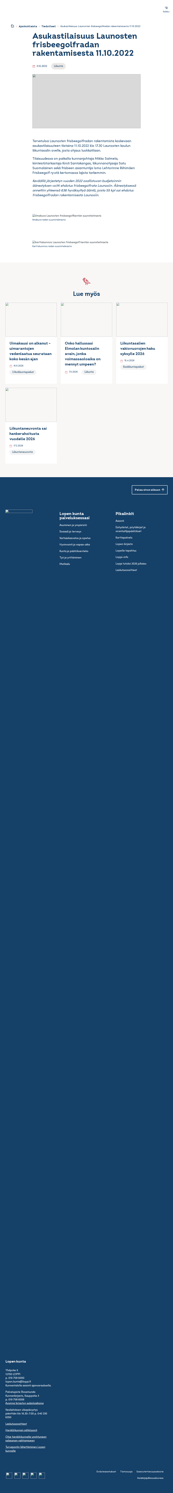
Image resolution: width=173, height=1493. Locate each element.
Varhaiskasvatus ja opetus (75, 538)
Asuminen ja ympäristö (73, 525)
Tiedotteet (48, 26)
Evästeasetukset (106, 1472)
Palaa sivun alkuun (147, 490)
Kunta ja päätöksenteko (73, 551)
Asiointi (120, 521)
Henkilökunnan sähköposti (21, 1430)
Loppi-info (122, 557)
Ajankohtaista (28, 26)
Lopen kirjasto (124, 544)
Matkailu (64, 564)
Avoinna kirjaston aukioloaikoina (24, 1403)
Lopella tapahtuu (126, 550)
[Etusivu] (12, 26)
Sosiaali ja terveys (70, 531)
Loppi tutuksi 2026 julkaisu (131, 563)
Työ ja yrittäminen (70, 557)
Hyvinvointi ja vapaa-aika (74, 544)
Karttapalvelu (124, 537)
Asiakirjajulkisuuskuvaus (150, 1478)
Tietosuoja (126, 1472)
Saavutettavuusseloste (150, 1472)
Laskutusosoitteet (16, 1424)
